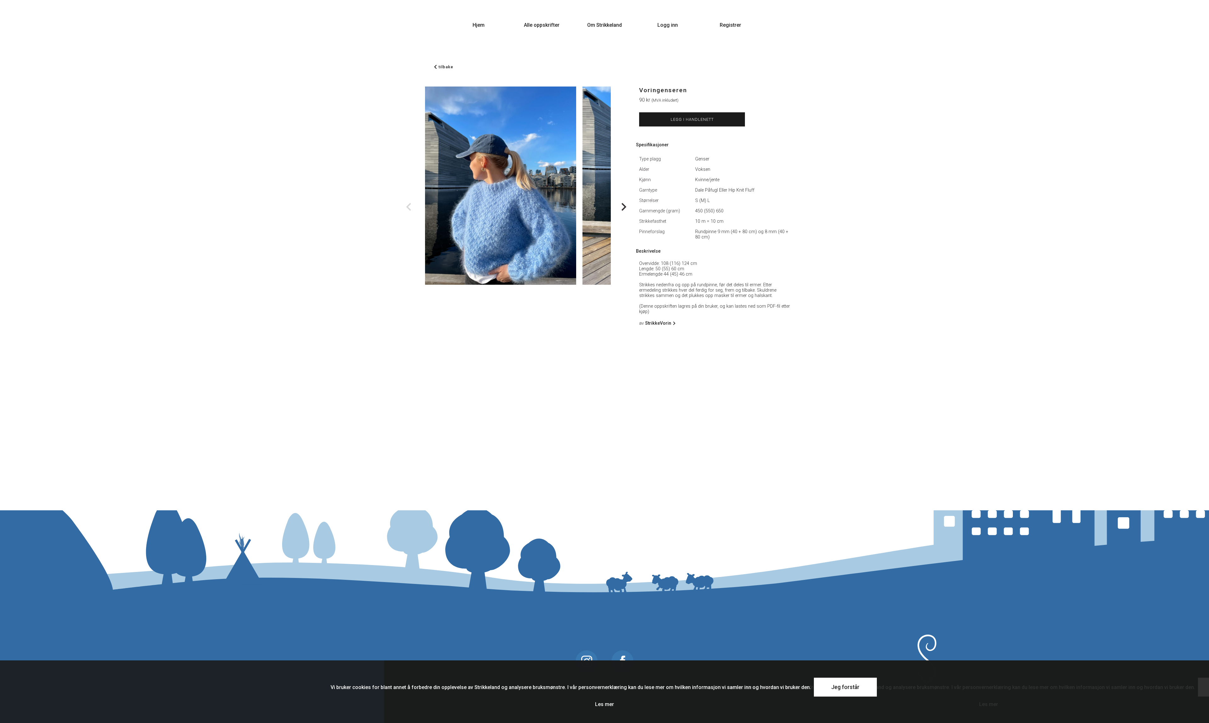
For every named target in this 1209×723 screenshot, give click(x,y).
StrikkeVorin (658, 323)
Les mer (604, 704)
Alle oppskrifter (541, 25)
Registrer (730, 25)
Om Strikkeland (604, 25)
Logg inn (667, 25)
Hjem (479, 25)
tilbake (446, 66)
